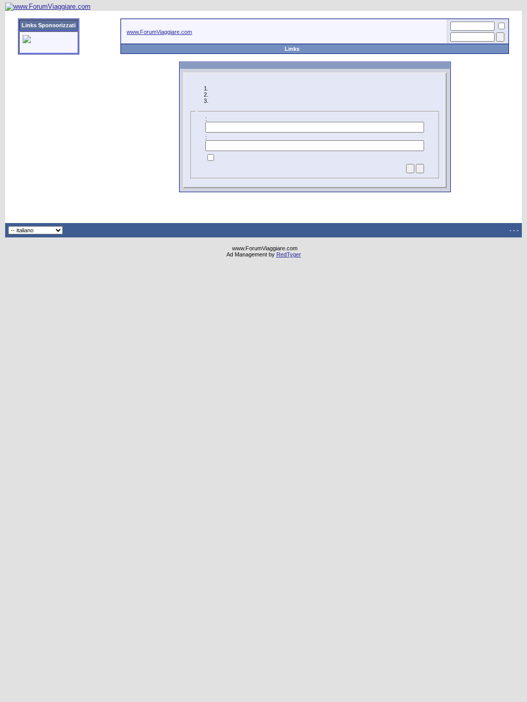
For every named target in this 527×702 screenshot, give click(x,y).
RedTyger (288, 254)
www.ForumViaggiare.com (159, 32)
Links (292, 49)
